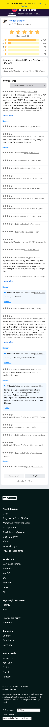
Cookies (24, 686)
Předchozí (13, 476)
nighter (27, 466)
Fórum (6, 541)
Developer (8, 645)
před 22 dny (39, 353)
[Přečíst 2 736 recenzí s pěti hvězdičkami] (23, 40)
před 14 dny (35, 224)
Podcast (7, 676)
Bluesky (7, 672)
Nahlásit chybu (10, 546)
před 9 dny (43, 198)
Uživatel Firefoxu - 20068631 (25, 417)
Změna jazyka (8, 710)
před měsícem (32, 427)
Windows (7, 568)
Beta (5, 609)
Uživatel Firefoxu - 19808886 (25, 318)
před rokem (44, 71)
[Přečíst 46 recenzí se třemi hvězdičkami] (23, 47)
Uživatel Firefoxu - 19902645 (25, 178)
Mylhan (27, 369)
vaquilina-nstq (19, 427)
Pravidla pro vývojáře (13, 532)
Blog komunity (10, 537)
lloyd (26, 153)
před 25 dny (36, 369)
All (4, 591)
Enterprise (8, 622)
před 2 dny (32, 92)
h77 (25, 250)
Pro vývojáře (9, 527)
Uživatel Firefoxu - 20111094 (25, 136)
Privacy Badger (17, 20)
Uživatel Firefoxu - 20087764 (25, 242)
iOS (4, 578)
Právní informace (9, 689)
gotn (26, 257)
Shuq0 (27, 168)
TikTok (6, 667)
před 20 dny (34, 257)
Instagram (8, 658)
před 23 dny (36, 308)
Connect (7, 635)
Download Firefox (12, 564)
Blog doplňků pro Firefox (15, 518)
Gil (25, 92)
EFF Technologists (21, 24)
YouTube (7, 662)
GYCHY (27, 160)
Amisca (27, 308)
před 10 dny (37, 216)
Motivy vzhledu (25, 13)
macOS (6, 573)
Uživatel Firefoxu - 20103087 (25, 198)
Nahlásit (6, 121)
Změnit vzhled (8, 715)
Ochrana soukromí (10, 686)
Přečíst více (8, 115)
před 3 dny (43, 136)
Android (7, 582)
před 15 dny (34, 232)
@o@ (26, 224)
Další (35, 476)
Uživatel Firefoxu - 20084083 (25, 208)
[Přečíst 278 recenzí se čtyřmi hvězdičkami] (23, 43)
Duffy (26, 453)
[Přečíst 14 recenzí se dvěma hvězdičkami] (23, 50)
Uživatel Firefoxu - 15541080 (25, 71)
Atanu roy (28, 435)
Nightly (6, 605)
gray (26, 232)
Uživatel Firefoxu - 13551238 (25, 445)
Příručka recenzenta (13, 551)
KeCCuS (27, 216)
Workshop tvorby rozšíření (16, 523)
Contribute (8, 640)
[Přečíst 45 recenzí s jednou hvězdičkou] (23, 54)
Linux (5, 587)
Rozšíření (12, 13)
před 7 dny (43, 178)
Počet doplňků (10, 509)
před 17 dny (33, 250)
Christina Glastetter (21, 188)
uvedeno (12, 694)
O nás (6, 513)
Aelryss (27, 126)
